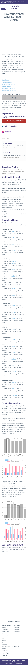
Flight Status (5, 80)
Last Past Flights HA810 (9, 90)
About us (14, 661)
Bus (3, 638)
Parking (4, 648)
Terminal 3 (17, 631)
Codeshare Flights (7, 82)
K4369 (13, 329)
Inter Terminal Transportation (10, 646)
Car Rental (5, 651)
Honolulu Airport (14, 7)
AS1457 (14, 261)
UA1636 (14, 371)
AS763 (13, 263)
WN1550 (14, 382)
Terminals (17, 625)
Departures (5, 629)
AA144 (13, 231)
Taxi (3, 642)
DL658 (13, 318)
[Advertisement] (14, 38)
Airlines (4, 634)
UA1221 (14, 359)
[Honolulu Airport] (3, 8)
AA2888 (14, 250)
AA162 (13, 237)
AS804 (13, 276)
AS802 (13, 269)
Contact (23, 660)
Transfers (4, 644)
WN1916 (14, 388)
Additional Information (8, 84)
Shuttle (4, 640)
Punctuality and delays (8, 88)
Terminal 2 (17, 629)
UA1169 (14, 352)
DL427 (13, 312)
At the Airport (6, 653)
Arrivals (4, 627)
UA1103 (14, 340)
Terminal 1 (17, 627)
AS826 (13, 288)
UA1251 (14, 365)
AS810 (13, 282)
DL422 (13, 306)
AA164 (13, 244)
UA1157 (14, 346)
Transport (5, 636)
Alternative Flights (7, 86)
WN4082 (14, 395)
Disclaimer (18, 660)
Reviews (4, 655)
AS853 (13, 295)
